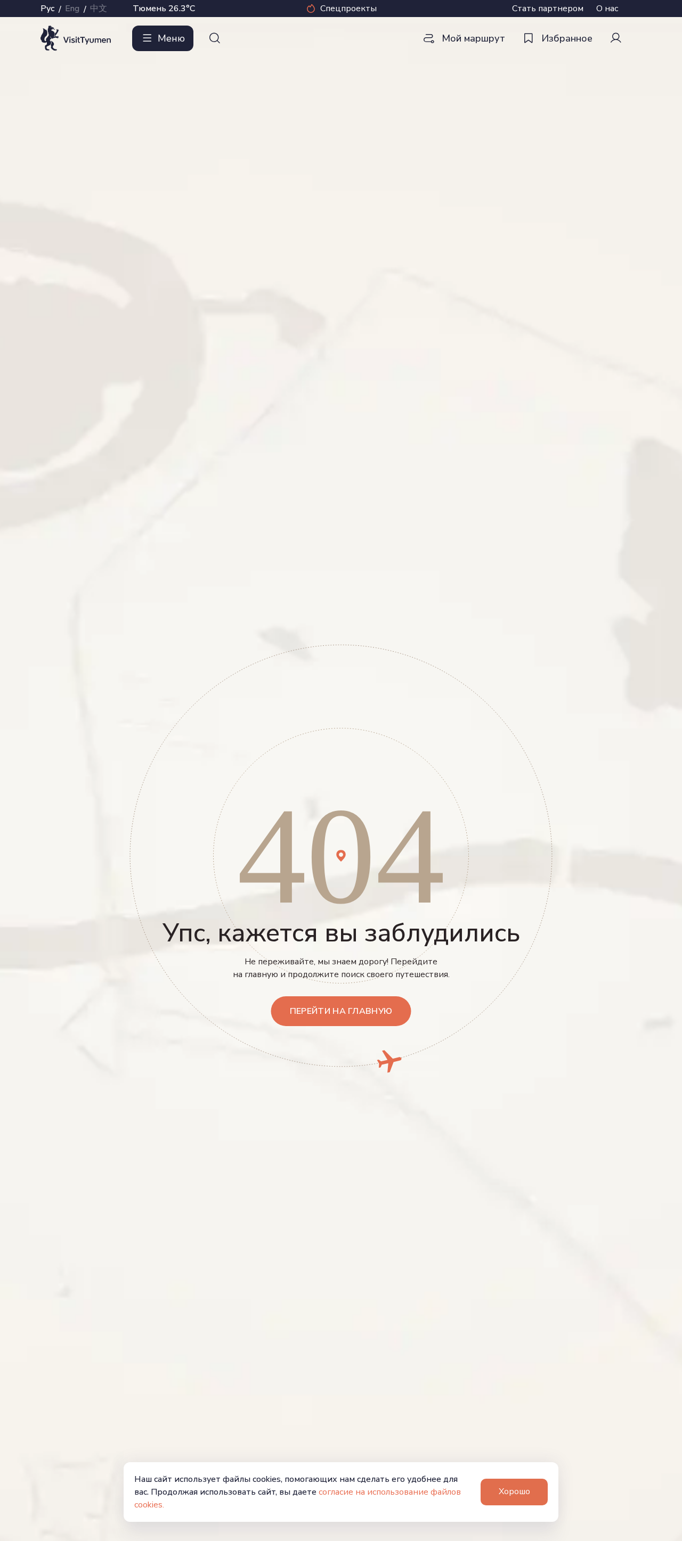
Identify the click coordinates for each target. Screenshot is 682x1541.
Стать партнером (547, 8)
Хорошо (514, 1491)
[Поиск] (215, 38)
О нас (607, 8)
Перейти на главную (341, 1011)
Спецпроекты (348, 8)
